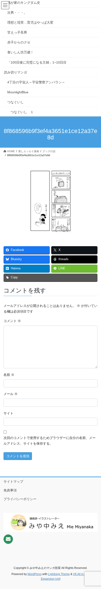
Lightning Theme (59, 574)
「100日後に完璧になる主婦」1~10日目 (36, 62)
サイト (8, 413)
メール (11, 394)
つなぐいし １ (22, 112)
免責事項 (10, 490)
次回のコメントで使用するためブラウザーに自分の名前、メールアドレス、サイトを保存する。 (50, 440)
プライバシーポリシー (20, 499)
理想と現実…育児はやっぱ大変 (30, 22)
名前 (9, 375)
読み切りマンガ (15, 72)
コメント (12, 321)
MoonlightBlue (17, 92)
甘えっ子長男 (17, 32)
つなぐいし (15, 102)
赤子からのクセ (18, 42)
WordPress (34, 574)
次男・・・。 (17, 12)
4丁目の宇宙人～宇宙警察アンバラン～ (36, 82)
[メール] (8, 539)
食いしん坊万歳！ (20, 52)
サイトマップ (13, 481)
